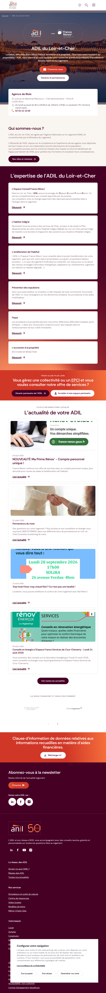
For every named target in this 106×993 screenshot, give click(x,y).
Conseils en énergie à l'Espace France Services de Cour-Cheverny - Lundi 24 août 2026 (53, 651)
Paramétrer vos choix (70, 973)
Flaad (15, 317)
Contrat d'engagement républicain (24, 987)
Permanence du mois (24, 523)
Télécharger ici (55, 755)
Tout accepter (27, 973)
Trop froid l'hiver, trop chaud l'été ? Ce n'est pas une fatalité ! (44, 586)
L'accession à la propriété (25, 347)
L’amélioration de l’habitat (25, 251)
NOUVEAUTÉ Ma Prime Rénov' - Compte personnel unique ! (48, 461)
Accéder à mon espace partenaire (74, 393)
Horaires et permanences (53, 77)
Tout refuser (47, 973)
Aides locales (14, 902)
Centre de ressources (18, 898)
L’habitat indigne (20, 221)
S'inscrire (16, 785)
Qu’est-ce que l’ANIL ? (18, 869)
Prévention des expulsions (25, 287)
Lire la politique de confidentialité (31, 965)
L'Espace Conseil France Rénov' (28, 189)
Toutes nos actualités (18, 877)
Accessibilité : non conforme (21, 983)
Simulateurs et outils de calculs (23, 894)
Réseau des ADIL (16, 873)
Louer (11, 927)
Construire (13, 936)
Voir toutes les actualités (53, 681)
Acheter (12, 931)
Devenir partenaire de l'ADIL (29, 393)
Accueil (5, 16)
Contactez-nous (55, 69)
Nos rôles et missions (22, 159)
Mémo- (17, 910)
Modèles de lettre (16, 906)
